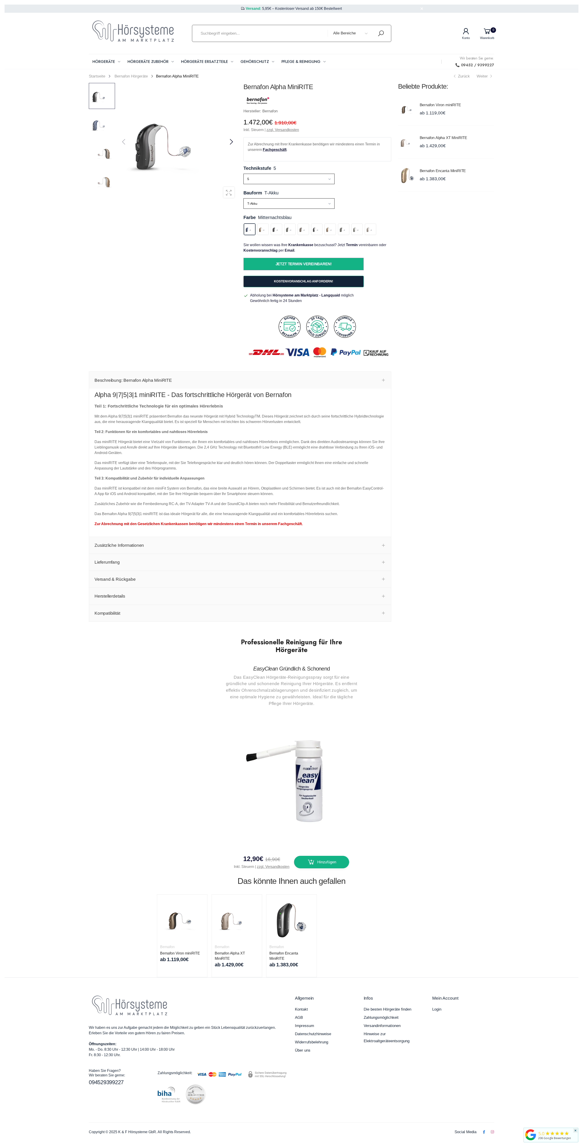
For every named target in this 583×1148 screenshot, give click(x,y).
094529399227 (106, 1082)
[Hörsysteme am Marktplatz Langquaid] (530, 1134)
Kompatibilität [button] (107, 613)
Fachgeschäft (274, 150)
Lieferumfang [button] (107, 562)
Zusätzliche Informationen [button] (119, 545)
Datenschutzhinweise (313, 1034)
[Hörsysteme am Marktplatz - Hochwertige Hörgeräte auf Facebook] (484, 1132)
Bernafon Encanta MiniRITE (443, 171)
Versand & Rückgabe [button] (115, 579)
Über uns (302, 1050)
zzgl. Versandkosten (282, 130)
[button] (231, 142)
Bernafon (167, 947)
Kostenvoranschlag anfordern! (303, 281)
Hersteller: (252, 111)
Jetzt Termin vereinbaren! (303, 264)
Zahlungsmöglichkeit (381, 1017)
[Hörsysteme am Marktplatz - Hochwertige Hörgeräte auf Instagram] (492, 1132)
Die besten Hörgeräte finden (387, 1009)
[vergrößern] (228, 192)
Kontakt (301, 1009)
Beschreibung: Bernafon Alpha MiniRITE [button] (133, 380)
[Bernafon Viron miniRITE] (407, 109)
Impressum (304, 1026)
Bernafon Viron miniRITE (440, 105)
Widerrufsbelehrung (311, 1042)
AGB (299, 1017)
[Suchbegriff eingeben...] (381, 33)
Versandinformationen (382, 1026)
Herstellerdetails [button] (110, 596)
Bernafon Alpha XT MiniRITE (443, 138)
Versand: (253, 8)
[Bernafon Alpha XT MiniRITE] (407, 142)
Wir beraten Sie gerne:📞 (474, 62)
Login (436, 1009)
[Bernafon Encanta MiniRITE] (407, 175)
